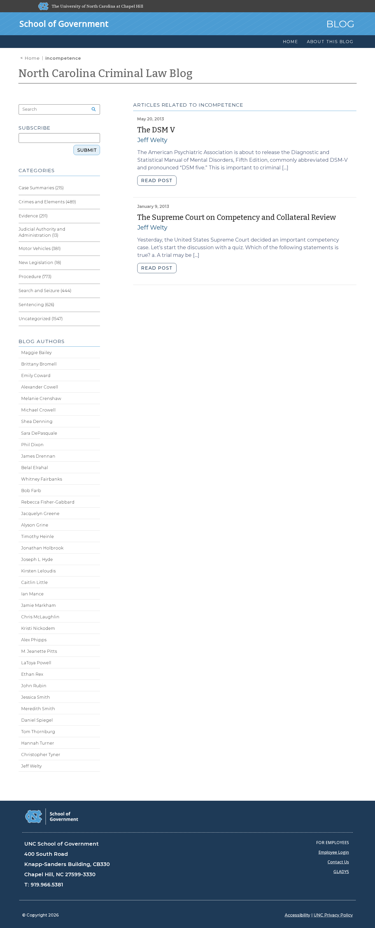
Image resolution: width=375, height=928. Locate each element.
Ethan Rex (32, 674)
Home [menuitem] (290, 41)
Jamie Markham (38, 605)
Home (32, 58)
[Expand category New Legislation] (96, 263)
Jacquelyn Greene (40, 513)
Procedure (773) (35, 276)
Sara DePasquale (39, 433)
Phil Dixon (32, 444)
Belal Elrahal (34, 467)
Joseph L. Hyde (37, 559)
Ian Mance (32, 594)
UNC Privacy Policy (333, 915)
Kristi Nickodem (38, 628)
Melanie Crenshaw (41, 398)
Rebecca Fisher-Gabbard (47, 502)
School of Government (63, 23)
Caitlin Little (34, 582)
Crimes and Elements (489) (47, 201)
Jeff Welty (152, 140)
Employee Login (333, 852)
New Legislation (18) (40, 262)
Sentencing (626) (36, 304)
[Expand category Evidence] (96, 216)
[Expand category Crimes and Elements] (96, 202)
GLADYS (341, 871)
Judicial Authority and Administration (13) (42, 232)
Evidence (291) (33, 216)
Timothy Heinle (37, 536)
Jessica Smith (35, 697)
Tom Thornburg (38, 731)
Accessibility (297, 915)
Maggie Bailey (36, 352)
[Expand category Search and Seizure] (96, 291)
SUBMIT (87, 150)
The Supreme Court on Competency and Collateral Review (236, 217)
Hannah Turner (37, 743)
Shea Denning (37, 421)
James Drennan (38, 456)
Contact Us (338, 862)
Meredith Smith (38, 708)
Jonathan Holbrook (42, 548)
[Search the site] (92, 109)
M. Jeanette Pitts (39, 651)
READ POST (156, 180)
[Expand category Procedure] (96, 277)
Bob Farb (31, 490)
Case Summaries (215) (41, 187)
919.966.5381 (47, 885)
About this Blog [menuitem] (330, 41)
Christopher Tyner (40, 754)
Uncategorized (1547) (41, 318)
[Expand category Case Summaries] (96, 188)
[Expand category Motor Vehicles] (96, 249)
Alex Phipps (33, 639)
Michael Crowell (38, 410)
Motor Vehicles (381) (40, 248)
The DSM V (156, 130)
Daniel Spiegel (37, 720)
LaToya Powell (36, 662)
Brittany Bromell (39, 364)
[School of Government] (51, 816)
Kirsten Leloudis (38, 571)
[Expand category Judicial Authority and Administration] (96, 232)
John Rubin (33, 685)
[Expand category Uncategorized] (96, 319)
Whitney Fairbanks (41, 479)
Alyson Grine (34, 525)
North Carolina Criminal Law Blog (105, 73)
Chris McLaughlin (40, 617)
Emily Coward (36, 375)
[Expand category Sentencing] (96, 305)
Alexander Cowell (39, 387)
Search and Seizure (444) (45, 290)
